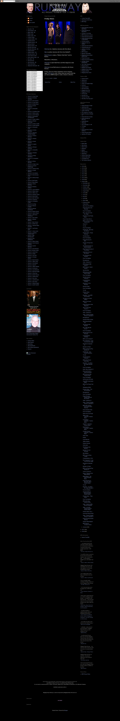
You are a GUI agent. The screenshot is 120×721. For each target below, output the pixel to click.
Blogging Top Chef (86, 90)
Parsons (29, 349)
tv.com (83, 127)
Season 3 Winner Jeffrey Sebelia (87, 562)
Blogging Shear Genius (87, 69)
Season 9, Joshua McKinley (32, 184)
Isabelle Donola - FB (32, 42)
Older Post (72, 82)
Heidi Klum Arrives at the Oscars (87, 253)
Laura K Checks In (87, 471)
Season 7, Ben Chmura (33, 222)
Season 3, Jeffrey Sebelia (33, 266)
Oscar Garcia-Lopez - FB (33, 57)
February (85, 202)
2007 (83, 529)
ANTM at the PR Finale (88, 379)
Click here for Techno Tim (32, 334)
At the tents (85, 445)
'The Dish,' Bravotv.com (85, 584)
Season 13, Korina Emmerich (32, 106)
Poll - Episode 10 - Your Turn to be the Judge (88, 461)
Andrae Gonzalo (86, 443)
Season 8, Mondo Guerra (33, 211)
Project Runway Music (87, 132)
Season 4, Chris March (33, 263)
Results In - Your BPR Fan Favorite (87, 296)
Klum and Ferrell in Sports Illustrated (87, 372)
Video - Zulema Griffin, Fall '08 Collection (88, 505)
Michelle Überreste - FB (33, 49)
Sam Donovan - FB (32, 62)
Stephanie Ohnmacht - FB (33, 65)
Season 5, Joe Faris (32, 255)
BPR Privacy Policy (86, 674)
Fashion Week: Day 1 (87, 511)
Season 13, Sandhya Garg (34, 111)
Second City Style (85, 96)
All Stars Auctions (85, 41)
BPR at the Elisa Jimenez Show (87, 502)
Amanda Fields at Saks (88, 319)
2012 (83, 173)
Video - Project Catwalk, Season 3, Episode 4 (88, 516)
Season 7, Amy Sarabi (33, 217)
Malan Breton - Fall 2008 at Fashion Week (87, 477)
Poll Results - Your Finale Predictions (87, 352)
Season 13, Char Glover (33, 102)
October (85, 187)
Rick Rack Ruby (85, 88)
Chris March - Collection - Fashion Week (88, 421)
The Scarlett (32, 22)
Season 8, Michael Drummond (32, 209)
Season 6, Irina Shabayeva (31, 239)
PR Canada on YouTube (87, 112)
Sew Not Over (86, 270)
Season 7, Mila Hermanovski (31, 236)
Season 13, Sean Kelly (33, 96)
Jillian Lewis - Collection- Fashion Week (88, 416)
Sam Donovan (31, 60)
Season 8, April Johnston (33, 198)
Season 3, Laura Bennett (33, 269)
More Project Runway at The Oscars (88, 249)
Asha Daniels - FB (32, 30)
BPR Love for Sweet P (88, 338)
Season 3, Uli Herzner (33, 268)
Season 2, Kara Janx (32, 278)
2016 (83, 166)
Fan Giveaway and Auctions (87, 256)
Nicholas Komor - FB (32, 54)
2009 (83, 179)
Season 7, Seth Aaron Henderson (32, 215)
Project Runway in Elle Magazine (88, 305)
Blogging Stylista (85, 70)
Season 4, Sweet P (32, 264)
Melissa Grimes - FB (32, 45)
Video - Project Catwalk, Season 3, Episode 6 (88, 315)
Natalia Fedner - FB (32, 52)
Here (45, 52)
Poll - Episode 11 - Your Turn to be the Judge (88, 341)
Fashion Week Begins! (88, 521)
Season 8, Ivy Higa (32, 204)
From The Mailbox (87, 211)
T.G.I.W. (84, 226)
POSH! (84, 437)
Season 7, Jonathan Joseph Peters (32, 233)
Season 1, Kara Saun (32, 281)
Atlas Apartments (31, 345)
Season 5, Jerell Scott (32, 252)
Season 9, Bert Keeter (32, 180)
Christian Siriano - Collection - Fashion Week (88, 432)
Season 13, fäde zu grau (33, 113)
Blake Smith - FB (31, 32)
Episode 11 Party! (87, 346)
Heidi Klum (84, 153)
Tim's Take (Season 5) (86, 64)
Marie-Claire (84, 146)
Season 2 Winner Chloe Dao (86, 570)
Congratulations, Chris (88, 458)
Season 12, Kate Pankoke (33, 125)
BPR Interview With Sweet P (87, 265)
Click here (47, 49)
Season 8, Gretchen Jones (34, 194)
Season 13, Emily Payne (33, 104)
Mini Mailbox (85, 453)
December (85, 183)
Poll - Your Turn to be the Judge (87, 213)
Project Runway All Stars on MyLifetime (87, 39)
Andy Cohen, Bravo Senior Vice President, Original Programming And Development (86, 606)
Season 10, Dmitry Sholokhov (32, 156)
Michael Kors (84, 151)
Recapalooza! (86, 260)
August (84, 190)
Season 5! (85, 224)
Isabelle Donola (31, 40)
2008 (83, 181)
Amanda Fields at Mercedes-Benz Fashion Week (87, 493)
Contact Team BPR (86, 18)
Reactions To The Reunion (87, 284)
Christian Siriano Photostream (85, 62)
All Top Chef (84, 93)
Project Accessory (85, 58)
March (84, 200)
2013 (83, 172)
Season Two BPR (85, 537)
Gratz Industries (85, 87)
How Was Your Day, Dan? (87, 98)
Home (60, 82)
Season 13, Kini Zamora (33, 100)
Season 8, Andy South (33, 196)
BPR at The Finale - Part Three (87, 360)
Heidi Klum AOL (85, 107)
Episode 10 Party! (87, 466)
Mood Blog (30, 344)
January (85, 527)
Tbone (30, 20)
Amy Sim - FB (31, 29)
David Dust (84, 82)
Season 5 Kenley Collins (33, 250)
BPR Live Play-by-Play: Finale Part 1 (88, 221)
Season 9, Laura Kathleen (33, 189)
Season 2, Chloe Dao (32, 273)
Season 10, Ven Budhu (33, 173)
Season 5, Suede (31, 253)
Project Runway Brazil (86, 109)
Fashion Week (31, 340)
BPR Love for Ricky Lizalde (87, 456)
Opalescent (84, 80)
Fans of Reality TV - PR (87, 124)
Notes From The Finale (88, 413)
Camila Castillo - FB (32, 39)
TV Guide (84, 126)
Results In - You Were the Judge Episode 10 (87, 364)
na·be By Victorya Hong (88, 513)
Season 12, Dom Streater (33, 114)
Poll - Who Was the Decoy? (87, 328)
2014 (83, 170)
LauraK (31, 18)
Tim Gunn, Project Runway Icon (87, 551)
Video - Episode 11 (87, 312)
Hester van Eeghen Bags (87, 83)
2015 (83, 168)
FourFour (84, 85)
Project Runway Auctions (87, 36)
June (84, 194)
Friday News (85, 204)
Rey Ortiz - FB (31, 59)
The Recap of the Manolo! (86, 325)
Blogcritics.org (83, 643)
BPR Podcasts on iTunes (87, 35)
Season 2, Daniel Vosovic (33, 274)
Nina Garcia (84, 145)
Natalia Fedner (31, 50)
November (85, 185)
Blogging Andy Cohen (86, 72)
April (84, 198)
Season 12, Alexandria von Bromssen (33, 117)
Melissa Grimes (31, 44)
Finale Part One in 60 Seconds (87, 208)
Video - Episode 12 (87, 262)
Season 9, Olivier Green (33, 191)
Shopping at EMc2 (87, 387)
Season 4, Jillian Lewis (33, 261)
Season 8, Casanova (32, 199)
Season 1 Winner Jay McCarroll (87, 577)
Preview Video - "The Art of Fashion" (87, 390)
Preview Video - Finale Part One (88, 233)
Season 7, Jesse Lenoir (33, 231)
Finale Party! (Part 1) (87, 219)
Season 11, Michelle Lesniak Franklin (32, 133)
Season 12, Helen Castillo (33, 123)
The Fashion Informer (86, 160)
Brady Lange (30, 34)
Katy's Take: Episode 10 (88, 369)
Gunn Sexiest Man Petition (32, 333)
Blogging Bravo (85, 65)
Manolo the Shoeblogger (85, 624)
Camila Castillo (31, 37)
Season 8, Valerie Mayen (33, 213)
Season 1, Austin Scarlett (33, 284)
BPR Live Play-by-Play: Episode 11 (88, 349)
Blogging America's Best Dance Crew (87, 56)
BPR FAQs (84, 21)
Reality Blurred (85, 121)
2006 (83, 531)
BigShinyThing (83, 632)
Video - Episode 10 (87, 400)
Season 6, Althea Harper (33, 241)
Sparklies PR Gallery (86, 134)
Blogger (66, 710)
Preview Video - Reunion (86, 293)
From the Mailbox (87, 490)
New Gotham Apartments (33, 347)
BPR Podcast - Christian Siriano (87, 524)
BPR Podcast (85, 51)
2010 (83, 177)
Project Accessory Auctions (87, 59)
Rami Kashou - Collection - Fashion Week (88, 428)
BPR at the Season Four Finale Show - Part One (87, 406)
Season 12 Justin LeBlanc (33, 119)
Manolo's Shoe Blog (86, 53)
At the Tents (85, 435)
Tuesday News (86, 236)
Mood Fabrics (31, 342)
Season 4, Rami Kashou (33, 260)
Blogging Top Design (86, 67)
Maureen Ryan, (87, 651)
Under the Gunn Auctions (87, 45)
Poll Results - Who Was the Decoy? (88, 230)
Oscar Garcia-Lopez (32, 55)
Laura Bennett (86, 439)
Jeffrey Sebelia (86, 441)
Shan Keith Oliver (32, 64)
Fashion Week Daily (86, 155)
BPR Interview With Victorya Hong (87, 375)
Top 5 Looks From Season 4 (87, 308)
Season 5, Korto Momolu (33, 248)
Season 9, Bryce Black (33, 182)
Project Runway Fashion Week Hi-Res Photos (87, 397)
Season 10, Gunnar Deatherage (32, 166)
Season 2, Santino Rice (33, 276)
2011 (83, 175)
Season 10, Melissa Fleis (33, 168)
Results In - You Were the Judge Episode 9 (88, 487)
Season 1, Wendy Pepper (33, 283)
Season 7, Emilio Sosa (33, 223)
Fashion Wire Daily (86, 157)
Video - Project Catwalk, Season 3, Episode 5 (88, 403)
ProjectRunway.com (86, 47)
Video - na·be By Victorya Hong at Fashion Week (87, 508)
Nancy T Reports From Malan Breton (88, 474)
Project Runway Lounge (87, 105)
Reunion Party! (86, 286)
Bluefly (83, 150)
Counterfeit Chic (85, 158)
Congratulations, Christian (86, 281)
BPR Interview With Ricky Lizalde (87, 273)
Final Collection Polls (87, 409)
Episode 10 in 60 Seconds (86, 451)
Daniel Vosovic (48, 55)
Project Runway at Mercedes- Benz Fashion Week (87, 482)
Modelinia (84, 148)
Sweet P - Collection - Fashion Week (87, 424)
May (84, 196)
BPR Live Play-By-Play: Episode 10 (88, 469)
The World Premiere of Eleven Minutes (88, 246)
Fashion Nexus (85, 78)
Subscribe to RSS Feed (87, 20)
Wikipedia (84, 123)
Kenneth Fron (85, 95)
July (84, 192)
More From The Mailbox (88, 206)
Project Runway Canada (87, 116)
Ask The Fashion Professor (86, 278)
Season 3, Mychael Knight (33, 271)
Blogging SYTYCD (86, 92)
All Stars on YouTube (86, 33)
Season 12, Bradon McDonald (32, 121)
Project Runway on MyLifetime (86, 31)
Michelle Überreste (32, 47)
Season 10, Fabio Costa (33, 164)
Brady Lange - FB (32, 35)
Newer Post (47, 82)
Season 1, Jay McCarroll (33, 279)
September (85, 189)
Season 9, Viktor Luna (33, 192)
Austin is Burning (85, 110)
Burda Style (84, 143)
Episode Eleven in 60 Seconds (87, 333)
